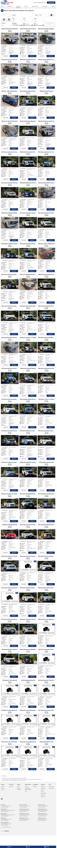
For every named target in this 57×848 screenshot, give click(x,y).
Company (53, 6)
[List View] (54, 15)
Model (24, 18)
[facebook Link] (2, 799)
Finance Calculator (19, 789)
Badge (35, 18)
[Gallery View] (51, 15)
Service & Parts (35, 6)
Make (13, 18)
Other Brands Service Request (28, 789)
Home (2, 6)
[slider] (21, 25)
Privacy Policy (51, 786)
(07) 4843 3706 (5, 811)
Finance (26, 6)
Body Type (3, 23)
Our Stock (18, 6)
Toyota (2, 789)
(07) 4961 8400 (5, 820)
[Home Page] (7, 2)
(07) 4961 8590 (5, 816)
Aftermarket (44, 6)
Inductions (43, 795)
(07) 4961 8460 (5, 825)
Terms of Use (51, 788)
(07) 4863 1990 (51, 2)
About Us (42, 789)
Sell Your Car (43, 796)
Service (26, 786)
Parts (26, 791)
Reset (36, 15)
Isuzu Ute (3, 788)
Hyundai (2, 786)
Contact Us (14, 87)
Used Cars (11, 786)
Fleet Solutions (43, 793)
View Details (5, 87)
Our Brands (9, 6)
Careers (42, 791)
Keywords (14, 15)
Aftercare (35, 786)
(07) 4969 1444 (43, 807)
